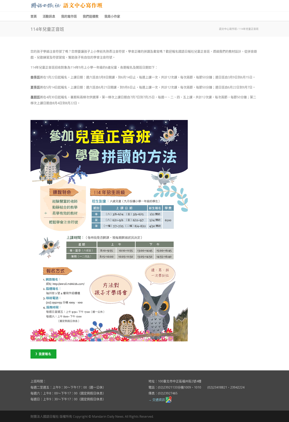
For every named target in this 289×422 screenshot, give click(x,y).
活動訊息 (49, 16)
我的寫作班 (69, 16)
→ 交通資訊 (157, 400)
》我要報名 (43, 354)
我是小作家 (112, 16)
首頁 (33, 16)
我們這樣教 (90, 16)
